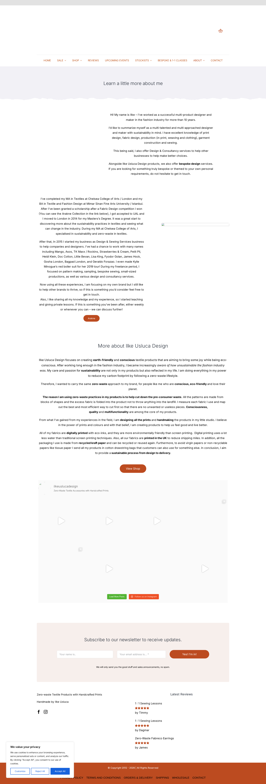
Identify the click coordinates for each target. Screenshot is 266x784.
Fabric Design (109, 208)
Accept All (60, 771)
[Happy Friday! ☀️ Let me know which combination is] (109, 568)
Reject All (40, 771)
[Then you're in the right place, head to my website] (205, 521)
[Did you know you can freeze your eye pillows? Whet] (61, 568)
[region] (40, 760)
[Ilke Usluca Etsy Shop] (52, 712)
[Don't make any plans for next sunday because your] (157, 521)
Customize (20, 771)
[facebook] (39, 712)
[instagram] (46, 712)
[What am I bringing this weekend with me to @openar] (205, 568)
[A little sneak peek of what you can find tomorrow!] (61, 521)
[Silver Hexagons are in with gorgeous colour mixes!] (157, 568)
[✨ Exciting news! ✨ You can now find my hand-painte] (109, 521)
